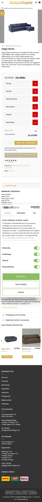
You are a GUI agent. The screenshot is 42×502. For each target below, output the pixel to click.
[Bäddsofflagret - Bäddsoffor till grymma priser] (21, 2)
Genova (4, 351)
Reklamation (7, 400)
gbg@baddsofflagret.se (11, 466)
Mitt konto (6, 385)
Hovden (11, 171)
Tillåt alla (21, 276)
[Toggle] (4, 185)
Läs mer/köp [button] (7, 357)
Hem (3, 46)
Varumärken (9, 492)
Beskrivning (11, 185)
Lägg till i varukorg (25, 143)
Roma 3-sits (26, 351)
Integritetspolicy (29, 491)
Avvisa (21, 292)
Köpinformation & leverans (17, 320)
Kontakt (5, 381)
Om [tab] (34, 213)
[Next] (40, 345)
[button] (2, 2)
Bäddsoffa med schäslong (13, 46)
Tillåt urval (21, 284)
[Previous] (1, 345)
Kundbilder (33, 492)
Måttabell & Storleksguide (16, 494)
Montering (32, 494)
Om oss (5, 377)
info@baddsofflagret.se (11, 430)
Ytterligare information (16, 315)
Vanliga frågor (21, 492)
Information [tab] (21, 213)
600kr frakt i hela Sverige (21, 154)
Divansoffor (8, 168)
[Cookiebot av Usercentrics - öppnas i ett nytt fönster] (31, 207)
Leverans (5, 392)
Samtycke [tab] (7, 213)
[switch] (37, 254)
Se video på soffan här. (10, 308)
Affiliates (5, 404)
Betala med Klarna (13, 491)
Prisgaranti (10, 154)
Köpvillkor (5, 389)
